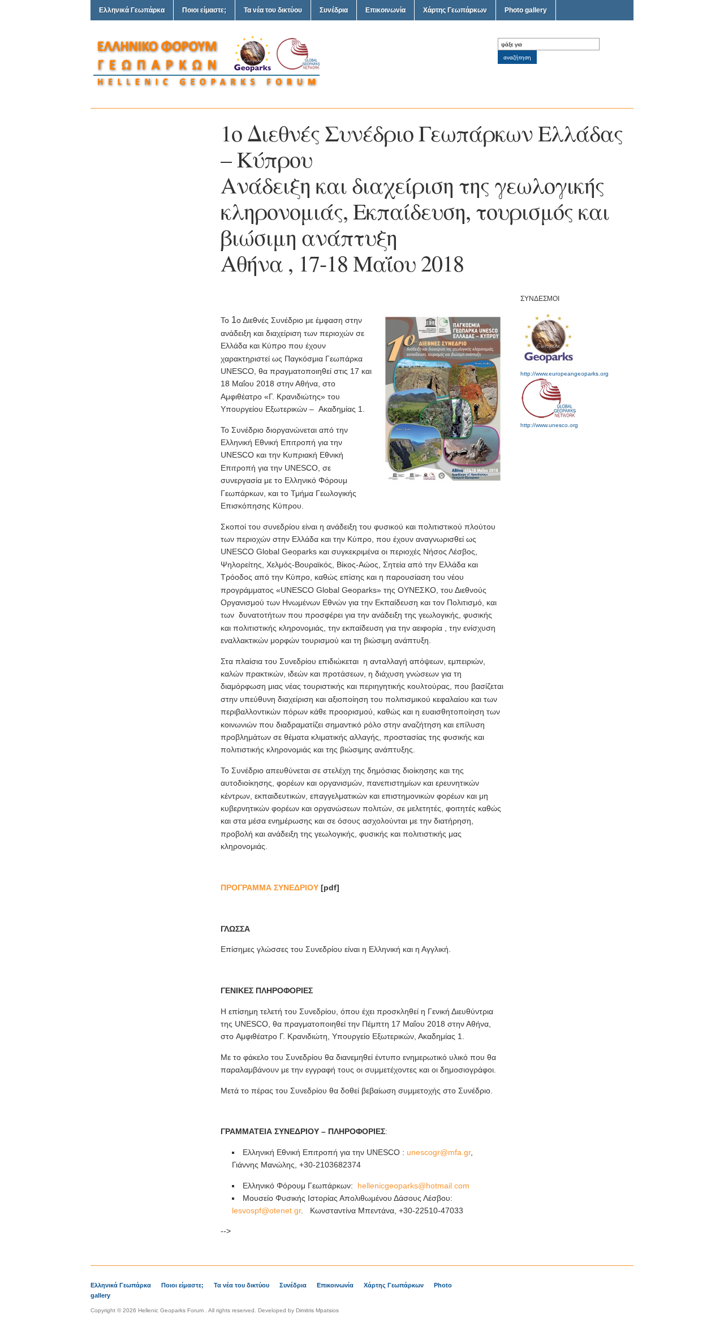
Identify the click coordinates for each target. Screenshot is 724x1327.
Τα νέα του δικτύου (273, 10)
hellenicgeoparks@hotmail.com (413, 1185)
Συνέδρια (334, 10)
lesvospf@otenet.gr (266, 1210)
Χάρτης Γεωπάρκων (455, 10)
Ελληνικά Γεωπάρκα (132, 10)
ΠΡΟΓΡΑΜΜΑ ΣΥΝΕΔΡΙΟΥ (269, 887)
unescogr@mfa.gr (439, 1152)
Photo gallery (526, 10)
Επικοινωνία (385, 10)
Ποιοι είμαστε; (204, 10)
